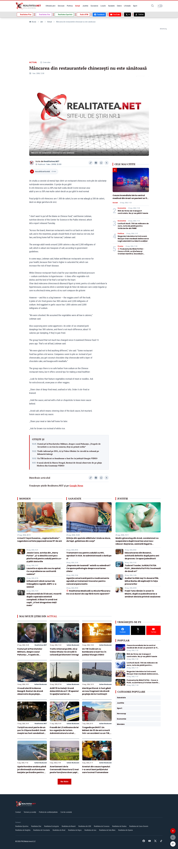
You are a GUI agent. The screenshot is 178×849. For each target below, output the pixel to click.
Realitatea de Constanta (41, 830)
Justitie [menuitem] (85, 6)
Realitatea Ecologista (51, 826)
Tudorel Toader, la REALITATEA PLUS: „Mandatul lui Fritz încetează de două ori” (143, 568)
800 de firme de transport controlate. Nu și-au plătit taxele (133, 212)
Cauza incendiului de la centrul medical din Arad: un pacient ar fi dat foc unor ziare (130, 198)
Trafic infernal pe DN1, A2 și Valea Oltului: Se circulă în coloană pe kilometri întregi (68, 452)
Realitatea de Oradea (119, 826)
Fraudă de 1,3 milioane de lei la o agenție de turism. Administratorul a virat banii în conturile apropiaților (64, 733)
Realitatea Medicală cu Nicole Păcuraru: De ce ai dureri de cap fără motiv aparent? (88, 592)
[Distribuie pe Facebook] (96, 163)
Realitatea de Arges (75, 830)
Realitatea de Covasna (101, 826)
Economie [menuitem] (94, 6)
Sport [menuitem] (135, 6)
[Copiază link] (90, 163)
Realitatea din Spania (125, 830)
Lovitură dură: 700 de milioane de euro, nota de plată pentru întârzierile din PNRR (133, 226)
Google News (76, 485)
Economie (122, 208)
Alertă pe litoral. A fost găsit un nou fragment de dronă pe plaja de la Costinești (96, 691)
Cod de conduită (66, 812)
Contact (18, 812)
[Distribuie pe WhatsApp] (101, 163)
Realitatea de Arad (59, 830)
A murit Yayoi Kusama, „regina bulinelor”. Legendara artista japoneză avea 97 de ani (39, 539)
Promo (120, 246)
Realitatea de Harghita (22, 830)
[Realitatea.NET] (28, 6)
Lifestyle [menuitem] (127, 6)
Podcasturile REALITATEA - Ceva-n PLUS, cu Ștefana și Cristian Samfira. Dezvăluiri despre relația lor (131, 252)
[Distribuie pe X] (106, 163)
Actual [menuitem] (77, 6)
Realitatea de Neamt (69, 826)
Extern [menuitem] (119, 6)
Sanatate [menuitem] (111, 6)
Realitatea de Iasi (90, 830)
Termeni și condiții (30, 812)
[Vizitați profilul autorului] (31, 162)
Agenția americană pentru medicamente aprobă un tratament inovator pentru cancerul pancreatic (87, 581)
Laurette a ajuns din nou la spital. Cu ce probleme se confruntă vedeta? (44, 571)
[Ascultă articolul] (173, 831)
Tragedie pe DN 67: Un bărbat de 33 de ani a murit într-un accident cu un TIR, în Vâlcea (96, 731)
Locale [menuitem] (103, 6)
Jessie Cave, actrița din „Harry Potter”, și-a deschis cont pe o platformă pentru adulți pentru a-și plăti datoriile (44, 557)
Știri (41, 22)
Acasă (34, 22)
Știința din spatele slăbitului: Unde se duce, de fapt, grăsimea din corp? (88, 539)
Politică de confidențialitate (48, 812)
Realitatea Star (36, 826)
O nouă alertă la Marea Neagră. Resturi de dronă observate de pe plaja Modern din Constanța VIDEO (69, 464)
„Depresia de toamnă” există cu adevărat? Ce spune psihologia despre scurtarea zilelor (88, 568)
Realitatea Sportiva (21, 826)
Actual (49, 22)
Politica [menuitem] (70, 6)
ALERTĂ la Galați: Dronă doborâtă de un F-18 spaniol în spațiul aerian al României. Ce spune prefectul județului (64, 694)
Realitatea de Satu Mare (107, 830)
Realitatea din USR (84, 826)
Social (115, 203)
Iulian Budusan (73, 645)
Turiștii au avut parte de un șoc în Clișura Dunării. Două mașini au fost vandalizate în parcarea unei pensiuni (31, 731)
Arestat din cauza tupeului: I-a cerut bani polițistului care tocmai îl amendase (96, 769)
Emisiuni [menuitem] (61, 6)
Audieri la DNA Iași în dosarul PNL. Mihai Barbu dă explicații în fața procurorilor (142, 581)
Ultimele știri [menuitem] (50, 6)
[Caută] (152, 5)
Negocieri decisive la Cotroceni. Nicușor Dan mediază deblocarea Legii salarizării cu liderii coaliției (133, 238)
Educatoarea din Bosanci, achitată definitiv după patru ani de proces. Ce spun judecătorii (142, 555)
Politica (121, 234)
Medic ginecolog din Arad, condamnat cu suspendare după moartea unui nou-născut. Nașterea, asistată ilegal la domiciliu (137, 542)
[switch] (160, 5)
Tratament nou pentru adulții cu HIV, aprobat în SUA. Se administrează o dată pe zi (88, 555)
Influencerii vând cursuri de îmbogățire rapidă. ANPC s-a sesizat (41, 584)
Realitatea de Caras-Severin (138, 826)
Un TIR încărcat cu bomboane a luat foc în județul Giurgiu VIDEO (67, 458)
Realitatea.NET (51, 161)
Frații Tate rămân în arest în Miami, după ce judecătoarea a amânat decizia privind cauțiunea (142, 593)
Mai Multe (64, 781)
